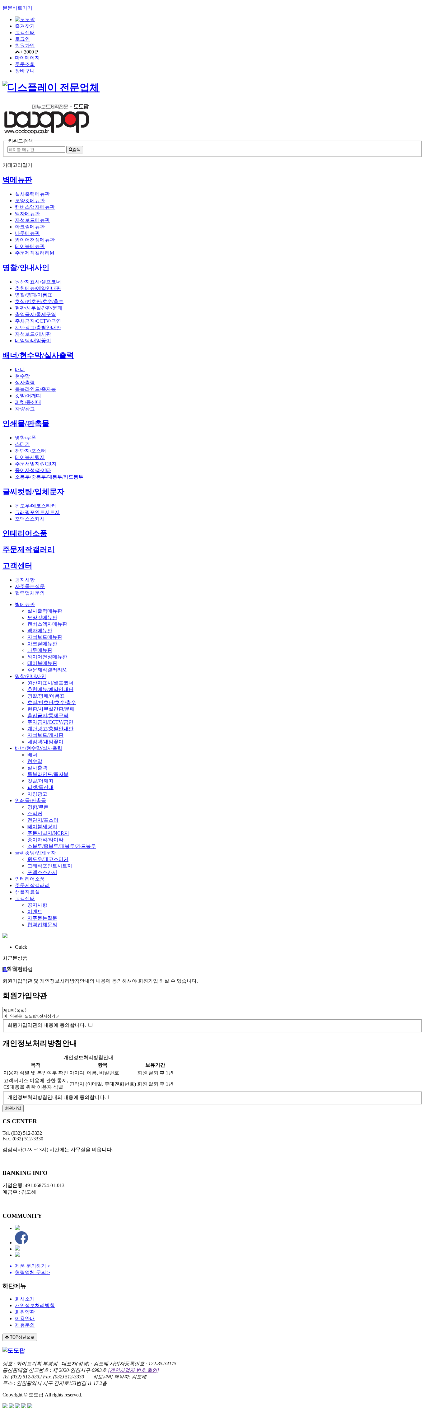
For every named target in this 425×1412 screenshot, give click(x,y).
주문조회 (25, 64)
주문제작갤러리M (34, 252)
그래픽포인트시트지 (37, 512)
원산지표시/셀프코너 (38, 281)
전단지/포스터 (30, 450)
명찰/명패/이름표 (33, 294)
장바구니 (25, 70)
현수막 (22, 376)
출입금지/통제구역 (35, 314)
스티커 (22, 444)
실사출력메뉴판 (32, 194)
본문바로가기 (17, 8)
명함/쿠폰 (25, 437)
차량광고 (25, 408)
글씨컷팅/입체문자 (33, 492)
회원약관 (25, 1312)
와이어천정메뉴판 (35, 239)
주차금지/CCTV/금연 (38, 321)
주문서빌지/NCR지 (36, 463)
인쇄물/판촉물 (25, 423)
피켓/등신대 (28, 402)
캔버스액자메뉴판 (35, 207)
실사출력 (25, 382)
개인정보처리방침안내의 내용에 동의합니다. (56, 1097)
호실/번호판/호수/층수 (39, 301)
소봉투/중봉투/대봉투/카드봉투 (49, 476)
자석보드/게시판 (33, 334)
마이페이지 (27, 57)
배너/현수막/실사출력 (38, 355)
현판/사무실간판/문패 (38, 308)
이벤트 (34, 911)
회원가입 (25, 45)
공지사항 (25, 579)
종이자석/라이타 (33, 470)
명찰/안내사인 (25, 268)
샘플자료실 (27, 892)
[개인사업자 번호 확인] (133, 1370)
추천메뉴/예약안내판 (38, 288)
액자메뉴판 (27, 213)
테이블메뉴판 (30, 246)
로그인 (22, 39)
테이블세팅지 (30, 457)
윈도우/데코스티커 (35, 505)
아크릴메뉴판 (30, 226)
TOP (22, 1337)
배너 (20, 369)
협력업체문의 (30, 593)
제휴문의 (25, 1325)
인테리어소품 (24, 533)
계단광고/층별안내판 (38, 327)
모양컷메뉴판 (30, 200)
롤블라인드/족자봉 (35, 389)
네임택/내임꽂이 (33, 340)
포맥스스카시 (30, 518)
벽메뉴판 (17, 180)
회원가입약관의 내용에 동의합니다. (46, 1025)
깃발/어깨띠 (28, 395)
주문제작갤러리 (28, 549)
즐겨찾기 (25, 26)
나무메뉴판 (27, 233)
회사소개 (25, 1299)
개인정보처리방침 (35, 1305)
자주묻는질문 (30, 586)
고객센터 (25, 32)
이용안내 (25, 1318)
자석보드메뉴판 (32, 220)
